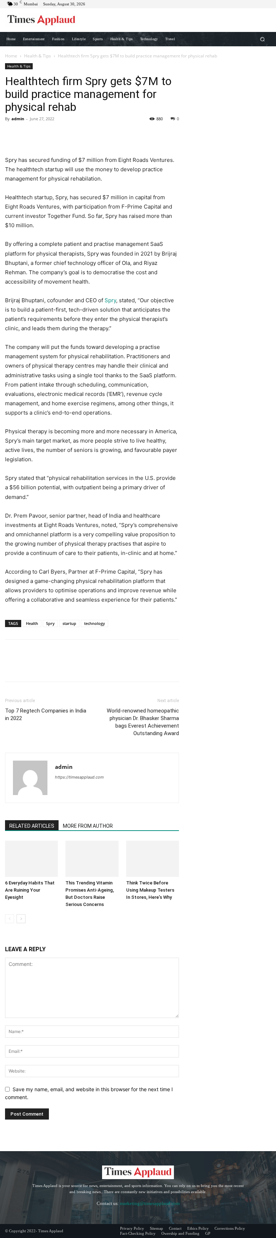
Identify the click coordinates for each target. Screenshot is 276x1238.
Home (11, 56)
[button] (263, 39)
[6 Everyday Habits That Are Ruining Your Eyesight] (31, 859)
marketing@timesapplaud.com (150, 1203)
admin (18, 118)
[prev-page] (9, 918)
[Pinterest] (45, 135)
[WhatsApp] (62, 135)
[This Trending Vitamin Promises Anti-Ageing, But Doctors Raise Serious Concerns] (91, 859)
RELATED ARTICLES (31, 826)
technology (94, 623)
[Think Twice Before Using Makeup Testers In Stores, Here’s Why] (152, 859)
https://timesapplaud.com (79, 777)
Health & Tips (37, 56)
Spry (110, 300)
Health (32, 623)
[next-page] (21, 918)
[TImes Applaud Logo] (41, 20)
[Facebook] (12, 135)
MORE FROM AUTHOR (88, 826)
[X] (29, 135)
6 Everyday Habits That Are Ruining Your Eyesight (30, 890)
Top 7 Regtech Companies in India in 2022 (45, 714)
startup (69, 623)
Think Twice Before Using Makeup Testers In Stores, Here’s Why (150, 890)
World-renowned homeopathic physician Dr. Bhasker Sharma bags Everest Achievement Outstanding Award (143, 722)
